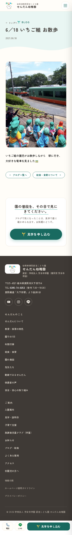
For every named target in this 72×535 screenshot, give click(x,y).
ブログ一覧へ (20, 175)
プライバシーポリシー (15, 495)
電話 (8, 528)
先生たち (9, 367)
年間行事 (9, 344)
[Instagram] (18, 302)
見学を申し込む (38, 234)
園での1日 (10, 336)
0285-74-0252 (17, 287)
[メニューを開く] (65, 5)
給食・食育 (11, 352)
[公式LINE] (28, 302)
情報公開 (9, 480)
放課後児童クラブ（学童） (19, 432)
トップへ (13, 22)
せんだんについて (14, 321)
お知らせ (9, 440)
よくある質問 (12, 455)
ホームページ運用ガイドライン (20, 488)
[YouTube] (9, 302)
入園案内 (9, 409)
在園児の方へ (12, 471)
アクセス (9, 463)
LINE (20, 528)
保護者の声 (11, 382)
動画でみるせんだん (15, 375)
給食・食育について (47, 175)
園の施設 (9, 359)
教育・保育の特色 (14, 329)
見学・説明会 (12, 417)
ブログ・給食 (12, 448)
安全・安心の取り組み (16, 390)
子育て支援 (11, 425)
